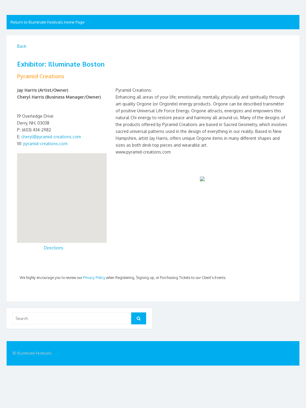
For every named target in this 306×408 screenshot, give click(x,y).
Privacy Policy (94, 277)
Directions (53, 247)
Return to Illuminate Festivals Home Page (47, 22)
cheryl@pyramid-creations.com (51, 136)
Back (21, 46)
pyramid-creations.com (45, 143)
